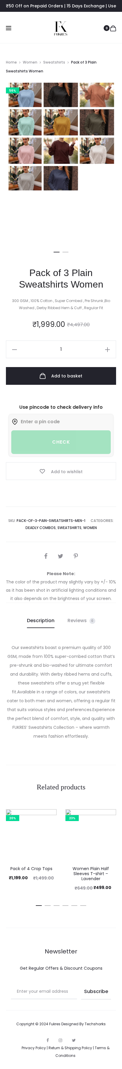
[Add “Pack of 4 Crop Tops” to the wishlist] (49, 816)
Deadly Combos (40, 527)
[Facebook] (47, 1040)
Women (30, 62)
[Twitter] (74, 1040)
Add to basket (66, 376)
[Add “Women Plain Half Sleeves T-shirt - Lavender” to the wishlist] (108, 816)
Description (40, 620)
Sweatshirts (54, 62)
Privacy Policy (34, 1047)
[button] (56, 250)
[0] (113, 28)
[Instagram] (60, 1040)
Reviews (81, 620)
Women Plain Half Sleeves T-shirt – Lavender (91, 874)
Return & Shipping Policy (70, 1047)
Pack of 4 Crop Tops (31, 869)
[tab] (41, 620)
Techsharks (95, 1023)
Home (11, 62)
